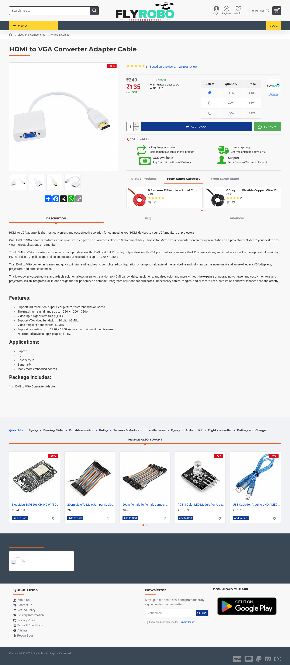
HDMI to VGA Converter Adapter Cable (50, 554)
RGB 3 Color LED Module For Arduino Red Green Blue (201, 504)
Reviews (237, 218)
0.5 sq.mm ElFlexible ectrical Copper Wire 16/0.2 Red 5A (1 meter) (174, 190)
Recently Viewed (26, 543)
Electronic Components (31, 34)
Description (56, 218)
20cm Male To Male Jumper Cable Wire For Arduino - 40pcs (90, 504)
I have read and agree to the (171, 622)
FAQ (148, 218)
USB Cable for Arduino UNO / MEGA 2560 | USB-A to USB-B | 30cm (256, 504)
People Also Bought (145, 439)
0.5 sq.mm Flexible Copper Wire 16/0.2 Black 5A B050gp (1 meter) (252, 190)
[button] (202, 210)
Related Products (143, 179)
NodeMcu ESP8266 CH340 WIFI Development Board (35, 504)
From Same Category (183, 179)
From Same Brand (225, 179)
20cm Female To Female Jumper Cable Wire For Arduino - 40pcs (145, 504)
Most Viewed (62, 543)
